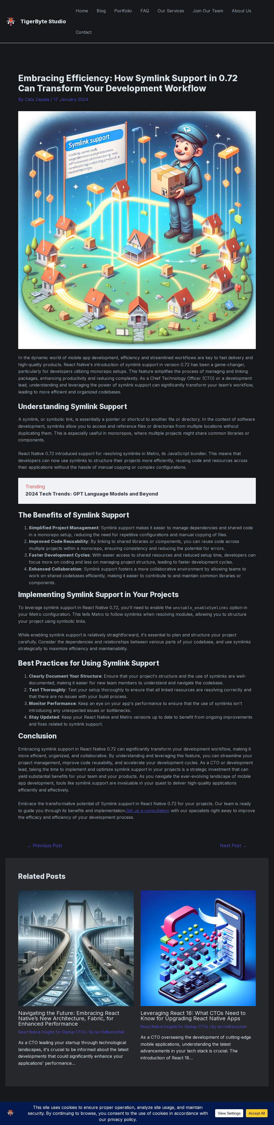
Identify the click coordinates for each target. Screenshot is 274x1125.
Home (82, 10)
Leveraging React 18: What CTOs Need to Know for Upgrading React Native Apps (193, 1016)
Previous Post (44, 845)
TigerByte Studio (43, 21)
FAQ (144, 10)
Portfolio (123, 10)
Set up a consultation (147, 810)
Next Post (233, 845)
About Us (241, 10)
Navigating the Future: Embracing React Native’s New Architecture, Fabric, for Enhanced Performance (68, 1018)
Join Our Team (208, 10)
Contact (84, 32)
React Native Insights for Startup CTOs (52, 1032)
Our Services (171, 10)
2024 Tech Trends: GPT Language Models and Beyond (91, 494)
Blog (101, 10)
